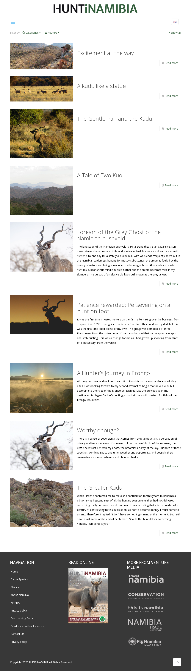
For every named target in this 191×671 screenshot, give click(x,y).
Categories (32, 32)
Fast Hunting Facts (22, 618)
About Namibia (20, 595)
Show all (176, 32)
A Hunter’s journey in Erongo (113, 373)
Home (14, 571)
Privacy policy (19, 610)
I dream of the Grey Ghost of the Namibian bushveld (119, 235)
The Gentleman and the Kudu (114, 118)
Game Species (19, 579)
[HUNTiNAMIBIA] (96, 8)
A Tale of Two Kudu (101, 175)
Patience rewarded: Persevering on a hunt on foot (123, 308)
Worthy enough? (98, 430)
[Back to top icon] (177, 662)
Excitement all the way (105, 53)
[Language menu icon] (175, 22)
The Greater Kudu (99, 487)
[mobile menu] (13, 22)
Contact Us (17, 634)
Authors (52, 32)
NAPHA (15, 602)
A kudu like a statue (101, 86)
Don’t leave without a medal (28, 626)
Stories (15, 587)
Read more (171, 63)
